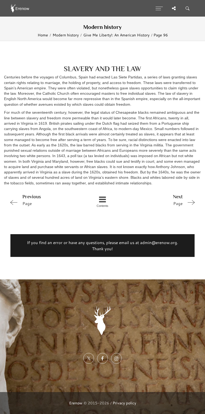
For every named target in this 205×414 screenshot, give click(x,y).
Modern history (66, 35)
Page (31, 200)
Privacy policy (124, 402)
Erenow (75, 402)
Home (43, 35)
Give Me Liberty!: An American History (116, 35)
